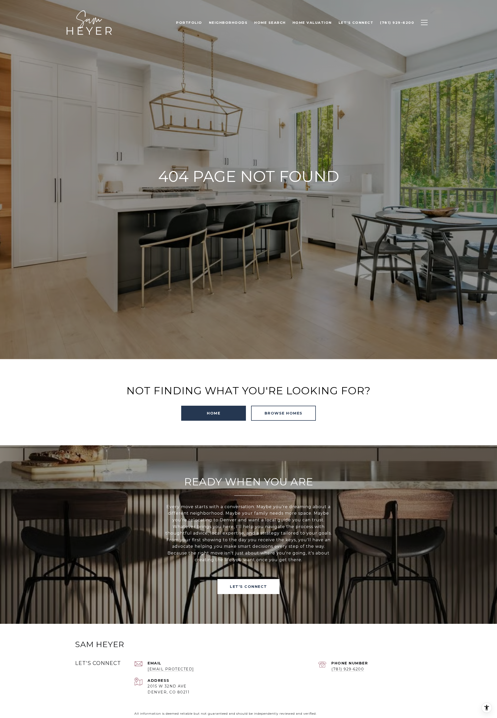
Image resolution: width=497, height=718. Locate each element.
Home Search (270, 22)
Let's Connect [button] (248, 586)
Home (213, 413)
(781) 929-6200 (347, 669)
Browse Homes (284, 413)
